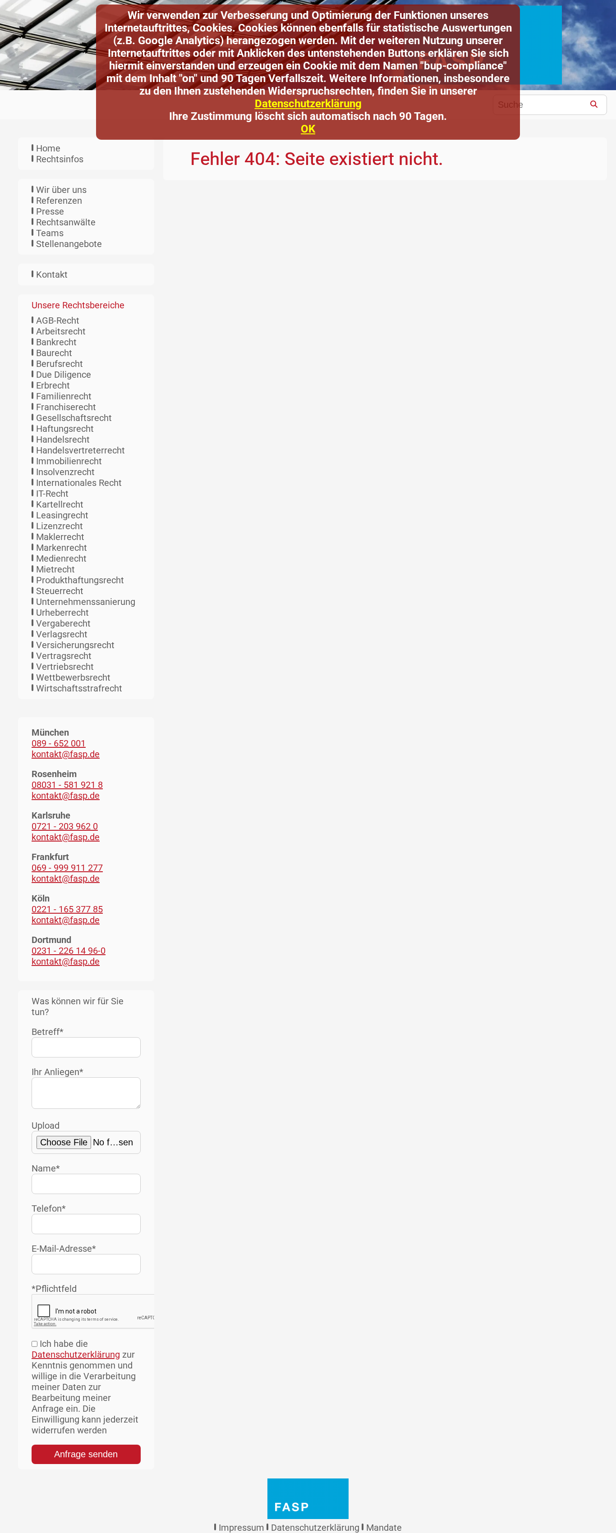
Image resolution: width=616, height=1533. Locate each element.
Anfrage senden (86, 1454)
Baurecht (54, 353)
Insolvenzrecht (65, 472)
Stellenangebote (69, 243)
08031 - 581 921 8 (67, 784)
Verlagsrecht (61, 634)
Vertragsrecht (64, 655)
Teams (50, 233)
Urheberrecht (62, 612)
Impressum (241, 1527)
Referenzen (59, 200)
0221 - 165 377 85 (67, 909)
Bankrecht (56, 342)
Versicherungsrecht (75, 645)
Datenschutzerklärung (308, 103)
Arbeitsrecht (61, 331)
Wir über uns (61, 189)
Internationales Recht (79, 482)
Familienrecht (64, 396)
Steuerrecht (59, 591)
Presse (50, 211)
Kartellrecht (59, 504)
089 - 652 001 (59, 743)
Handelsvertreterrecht (80, 450)
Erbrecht (53, 385)
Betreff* (48, 1031)
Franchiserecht (66, 407)
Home (48, 148)
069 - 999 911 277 (67, 867)
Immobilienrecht (69, 461)
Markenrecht (61, 547)
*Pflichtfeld (54, 1288)
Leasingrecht (62, 515)
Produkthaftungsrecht (80, 580)
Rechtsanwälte (66, 222)
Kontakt (52, 274)
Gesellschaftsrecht (74, 417)
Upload (46, 1125)
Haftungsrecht (65, 428)
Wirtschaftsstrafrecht (79, 688)
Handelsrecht (63, 439)
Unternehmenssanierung (85, 601)
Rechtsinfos (59, 159)
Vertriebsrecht (65, 666)
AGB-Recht (57, 320)
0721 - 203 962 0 (65, 826)
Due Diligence (63, 374)
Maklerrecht (60, 536)
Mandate (384, 1527)
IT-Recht (52, 493)
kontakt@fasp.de (66, 754)
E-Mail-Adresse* (64, 1248)
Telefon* (49, 1208)
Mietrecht (55, 569)
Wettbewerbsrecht (73, 677)
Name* (46, 1168)
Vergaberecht (63, 623)
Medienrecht (61, 558)
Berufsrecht (59, 363)
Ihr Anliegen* (57, 1071)
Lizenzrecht (59, 526)
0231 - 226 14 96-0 (69, 950)
